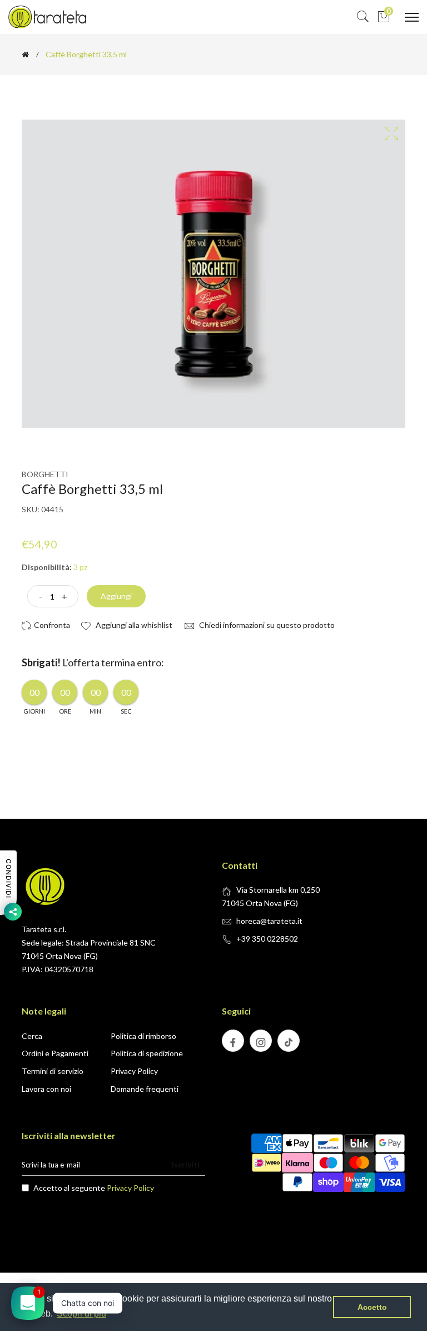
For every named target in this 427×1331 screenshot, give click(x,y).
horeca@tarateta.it (269, 921)
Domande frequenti (144, 1089)
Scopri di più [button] (81, 1313)
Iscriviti (186, 1164)
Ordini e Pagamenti (55, 1053)
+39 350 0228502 (267, 938)
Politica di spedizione (147, 1053)
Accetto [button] (372, 1307)
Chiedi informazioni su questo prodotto (266, 625)
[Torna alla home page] (25, 54)
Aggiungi (116, 596)
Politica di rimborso (143, 1036)
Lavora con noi (46, 1089)
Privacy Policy (134, 1071)
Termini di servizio (52, 1071)
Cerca (32, 1036)
